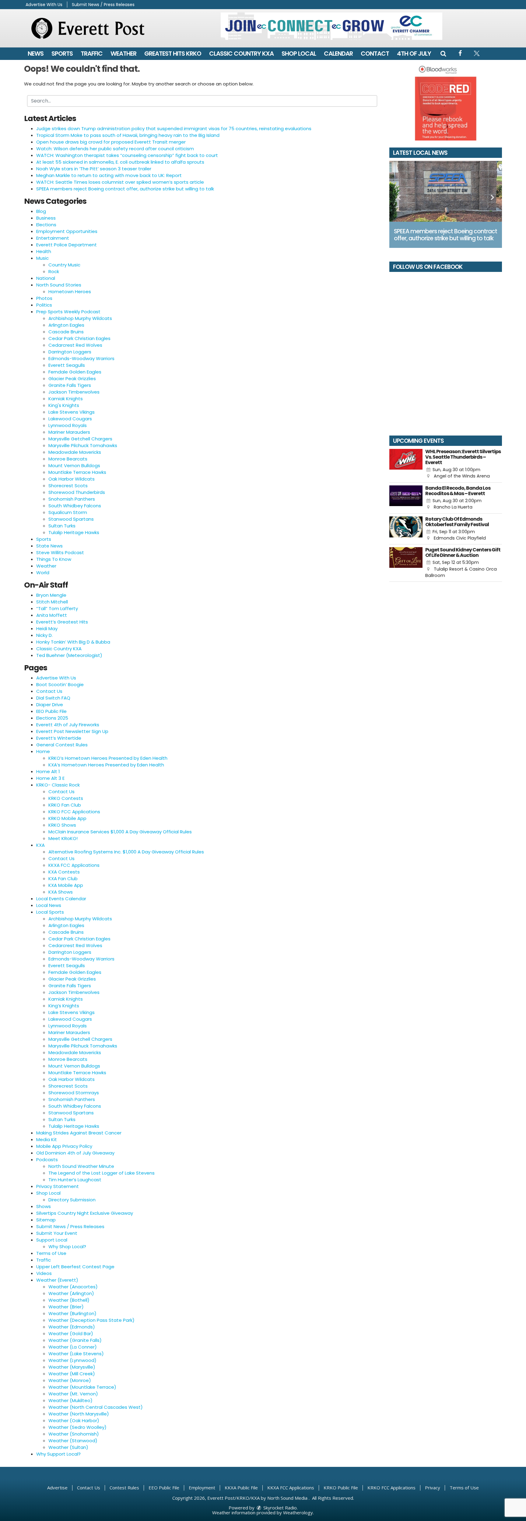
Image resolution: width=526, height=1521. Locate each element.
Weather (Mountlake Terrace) (82, 1387)
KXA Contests (64, 872)
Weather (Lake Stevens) (76, 1353)
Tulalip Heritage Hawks (73, 532)
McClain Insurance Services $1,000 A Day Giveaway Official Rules (120, 831)
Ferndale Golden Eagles (74, 372)
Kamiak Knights (65, 398)
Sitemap (46, 1220)
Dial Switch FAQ (53, 698)
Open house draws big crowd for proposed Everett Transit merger (111, 142)
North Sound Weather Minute (81, 1166)
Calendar (338, 53)
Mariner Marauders (69, 432)
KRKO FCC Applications (74, 811)
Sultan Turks (61, 526)
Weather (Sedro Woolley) (77, 1427)
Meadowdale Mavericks (74, 452)
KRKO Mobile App (67, 818)
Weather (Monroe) (69, 1380)
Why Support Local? (58, 1454)
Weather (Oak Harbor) (73, 1420)
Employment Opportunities (66, 231)
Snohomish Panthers (71, 499)
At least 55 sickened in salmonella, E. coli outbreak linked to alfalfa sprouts (120, 162)
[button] (443, 53)
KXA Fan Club (63, 878)
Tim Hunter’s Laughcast (74, 1179)
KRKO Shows (62, 825)
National (45, 278)
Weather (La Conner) (72, 1347)
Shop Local (299, 53)
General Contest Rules (62, 744)
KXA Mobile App (65, 885)
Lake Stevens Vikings (71, 412)
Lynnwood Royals (67, 425)
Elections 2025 (52, 718)
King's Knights (63, 405)
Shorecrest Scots (68, 485)
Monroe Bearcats (67, 459)
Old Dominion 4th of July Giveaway (75, 1153)
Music (42, 258)
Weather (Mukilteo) (70, 1400)
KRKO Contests (65, 798)
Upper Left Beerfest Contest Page (75, 1266)
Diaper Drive (49, 704)
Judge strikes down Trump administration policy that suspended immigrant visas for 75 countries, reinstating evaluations (173, 128)
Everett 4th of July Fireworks (67, 724)
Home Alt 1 (48, 771)
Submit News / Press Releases (103, 5)
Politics (44, 305)
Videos (44, 1273)
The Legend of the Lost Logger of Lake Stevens (101, 1173)
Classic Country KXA (241, 53)
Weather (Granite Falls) (75, 1340)
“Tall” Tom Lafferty (57, 608)
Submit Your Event (56, 1233)
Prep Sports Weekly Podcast (68, 311)
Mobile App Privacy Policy (64, 1146)
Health (43, 251)
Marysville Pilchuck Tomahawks (82, 445)
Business (46, 218)
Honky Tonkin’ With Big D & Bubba (73, 642)
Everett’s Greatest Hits (62, 622)
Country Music (64, 265)
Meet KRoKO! (63, 838)
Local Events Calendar (61, 898)
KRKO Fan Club (64, 805)
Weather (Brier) (66, 1307)
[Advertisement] (331, 26)
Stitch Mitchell (52, 602)
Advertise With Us (44, 5)
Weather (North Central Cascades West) (95, 1407)
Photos (44, 298)
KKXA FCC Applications (74, 865)
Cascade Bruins (66, 331)
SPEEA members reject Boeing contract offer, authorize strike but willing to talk (125, 189)
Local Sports (50, 912)
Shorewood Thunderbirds (76, 492)
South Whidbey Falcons (74, 505)
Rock (53, 271)
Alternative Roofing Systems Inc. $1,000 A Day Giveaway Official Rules (126, 852)
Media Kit (46, 1139)
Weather (123, 53)
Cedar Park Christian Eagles (79, 338)
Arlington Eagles (66, 325)
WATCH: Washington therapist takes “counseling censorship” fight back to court (127, 155)
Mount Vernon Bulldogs (74, 465)
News (36, 53)
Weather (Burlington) (72, 1313)
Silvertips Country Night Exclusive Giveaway (84, 1213)
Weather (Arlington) (71, 1293)
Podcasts (47, 1159)
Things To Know (53, 559)
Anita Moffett (51, 615)
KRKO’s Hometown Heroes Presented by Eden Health (107, 758)
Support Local (51, 1240)
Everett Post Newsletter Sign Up (72, 731)
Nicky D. (44, 635)
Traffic (92, 53)
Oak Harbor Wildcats (71, 479)
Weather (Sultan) (68, 1447)
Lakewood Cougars (70, 418)
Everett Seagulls (66, 365)
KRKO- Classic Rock (58, 785)
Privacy (432, 1488)
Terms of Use (51, 1253)
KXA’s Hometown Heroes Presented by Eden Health (106, 765)
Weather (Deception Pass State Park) (91, 1320)
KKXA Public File (241, 1488)
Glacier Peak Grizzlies (72, 378)
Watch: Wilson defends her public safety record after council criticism (115, 148)
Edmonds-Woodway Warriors (81, 358)
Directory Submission (72, 1199)
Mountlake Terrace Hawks (77, 472)
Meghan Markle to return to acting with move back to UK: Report (109, 175)
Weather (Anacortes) (73, 1286)
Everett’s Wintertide (58, 738)
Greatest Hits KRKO (172, 53)
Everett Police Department (66, 244)
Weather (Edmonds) (71, 1327)
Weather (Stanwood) (72, 1440)
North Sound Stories (58, 285)
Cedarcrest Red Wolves (75, 345)
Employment (202, 1488)
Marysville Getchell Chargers (80, 439)
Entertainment (52, 238)
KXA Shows (60, 892)
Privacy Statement (57, 1186)
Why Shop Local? (67, 1246)
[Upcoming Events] (406, 464)
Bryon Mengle (51, 595)
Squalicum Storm (67, 512)
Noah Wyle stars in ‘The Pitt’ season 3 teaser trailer (93, 168)
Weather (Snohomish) (73, 1434)
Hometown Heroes (69, 291)
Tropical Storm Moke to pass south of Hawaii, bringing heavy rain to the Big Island (127, 135)
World (42, 572)
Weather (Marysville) (71, 1367)
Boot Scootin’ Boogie (60, 684)
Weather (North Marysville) (78, 1414)
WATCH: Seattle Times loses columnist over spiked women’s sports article (120, 182)
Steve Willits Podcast (60, 552)
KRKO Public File (341, 1488)
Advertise (57, 1488)
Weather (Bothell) (68, 1300)
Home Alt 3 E (50, 778)
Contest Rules (124, 1488)
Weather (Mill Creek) (71, 1373)
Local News (48, 905)
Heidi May (47, 628)
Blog (41, 211)
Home (43, 751)
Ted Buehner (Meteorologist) (69, 655)
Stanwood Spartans (71, 519)
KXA (40, 845)
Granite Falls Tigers (69, 385)
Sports (62, 53)
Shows (43, 1206)
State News (49, 546)
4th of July (414, 53)
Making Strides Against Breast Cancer (78, 1133)
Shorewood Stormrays (73, 1092)
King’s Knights (63, 1005)
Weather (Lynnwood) (72, 1360)
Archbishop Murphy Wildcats (80, 318)
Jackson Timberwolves (74, 392)
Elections (46, 224)
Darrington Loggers (69, 352)
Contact (375, 53)
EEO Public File (51, 711)
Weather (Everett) (57, 1280)
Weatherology (298, 1512)
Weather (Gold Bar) (70, 1333)
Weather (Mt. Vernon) (73, 1394)
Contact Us (49, 691)
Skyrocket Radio (279, 1508)
